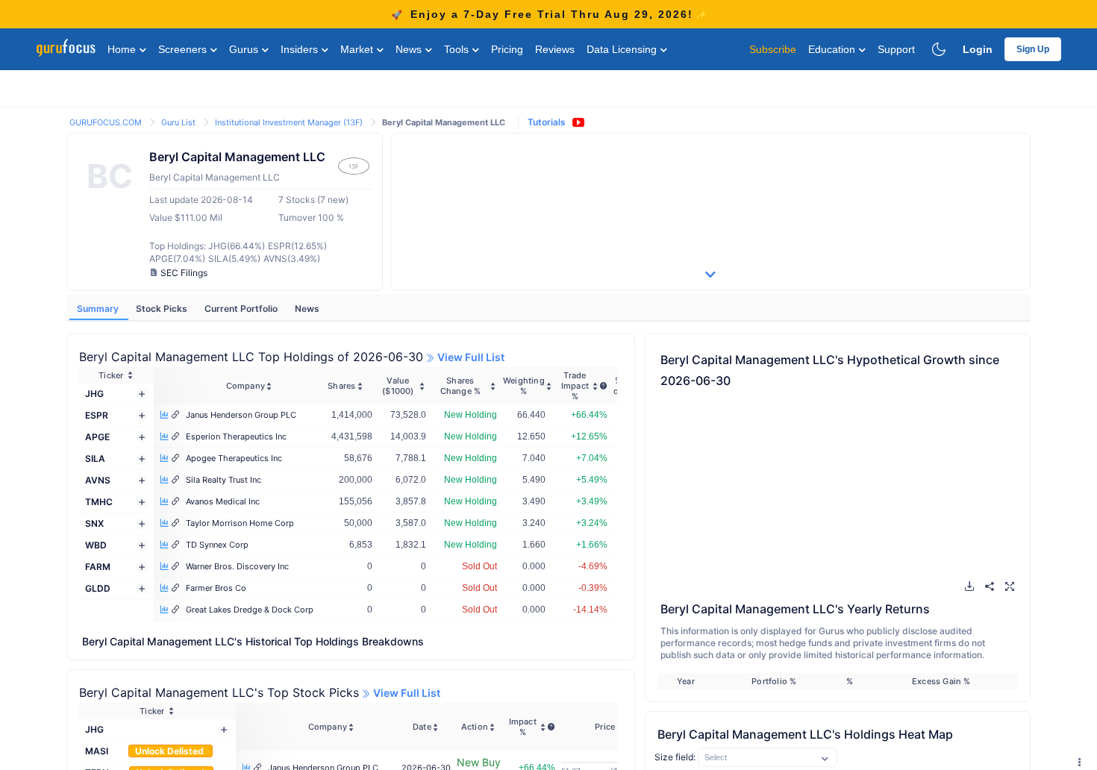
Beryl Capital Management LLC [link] (443, 122)
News (410, 49)
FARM (97, 566)
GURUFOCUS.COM (106, 122)
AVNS (97, 480)
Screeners (184, 49)
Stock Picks (163, 308)
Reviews (555, 49)
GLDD (97, 588)
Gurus (245, 49)
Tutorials (547, 122)
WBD (96, 545)
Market (358, 49)
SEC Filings (184, 272)
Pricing (507, 49)
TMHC (99, 501)
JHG (94, 393)
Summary (99, 308)
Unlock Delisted (170, 751)
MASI (96, 751)
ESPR (96, 415)
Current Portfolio (242, 308)
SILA (95, 458)
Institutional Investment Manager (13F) (290, 122)
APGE (97, 436)
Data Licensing (623, 49)
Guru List (179, 122)
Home (123, 49)
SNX (94, 523)
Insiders (301, 49)
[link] (106, 121)
